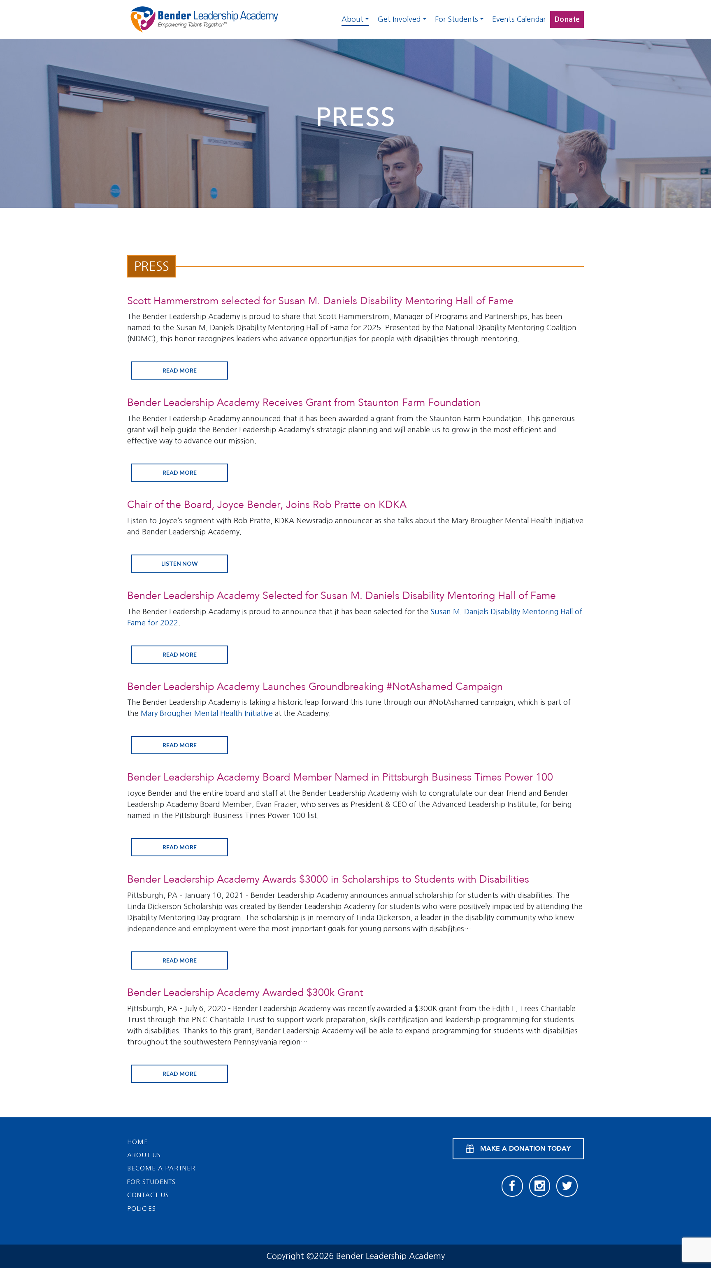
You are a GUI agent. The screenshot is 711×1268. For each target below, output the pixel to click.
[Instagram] (540, 1186)
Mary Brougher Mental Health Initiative (207, 713)
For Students (456, 19)
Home (137, 1142)
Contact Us (148, 1195)
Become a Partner (161, 1168)
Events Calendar (519, 19)
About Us (144, 1155)
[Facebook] (512, 1186)
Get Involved (399, 19)
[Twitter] (567, 1186)
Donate (567, 19)
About (352, 19)
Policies (141, 1208)
